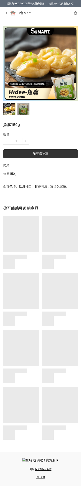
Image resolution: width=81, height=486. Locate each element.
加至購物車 (40, 153)
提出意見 (40, 477)
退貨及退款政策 (43, 469)
